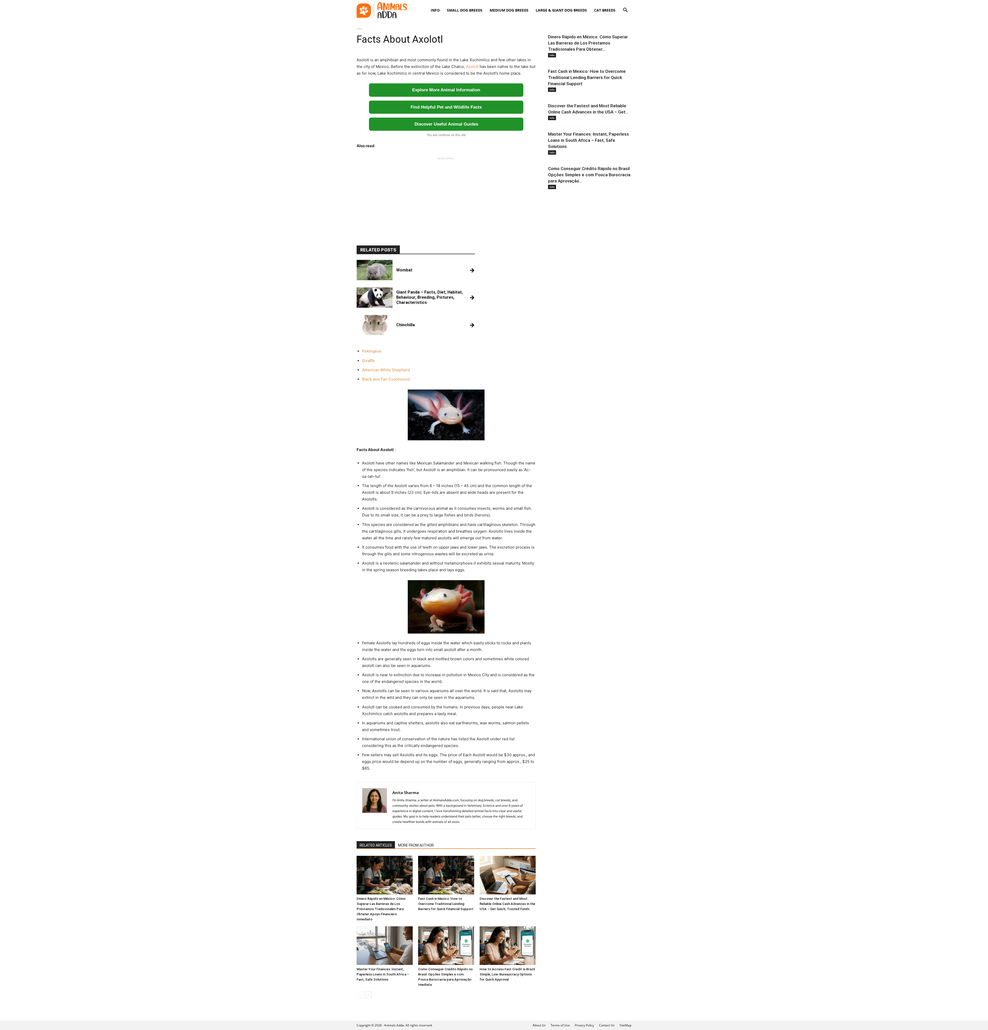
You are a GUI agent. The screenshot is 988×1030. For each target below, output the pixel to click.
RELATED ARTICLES (376, 845)
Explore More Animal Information (446, 89)
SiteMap (625, 1025)
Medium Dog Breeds (509, 10)
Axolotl (472, 66)
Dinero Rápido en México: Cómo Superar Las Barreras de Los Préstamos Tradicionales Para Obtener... (588, 43)
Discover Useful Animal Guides (446, 124)
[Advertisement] (446, 197)
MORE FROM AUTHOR (416, 845)
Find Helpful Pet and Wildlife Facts (446, 107)
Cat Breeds (604, 10)
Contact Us (607, 1025)
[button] (625, 10)
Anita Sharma (405, 792)
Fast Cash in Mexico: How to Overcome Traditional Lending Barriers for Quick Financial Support (445, 904)
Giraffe (368, 360)
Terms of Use (560, 1025)
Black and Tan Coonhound (386, 379)
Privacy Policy (584, 1025)
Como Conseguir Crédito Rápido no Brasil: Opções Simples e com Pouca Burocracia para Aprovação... (589, 174)
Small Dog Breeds (464, 10)
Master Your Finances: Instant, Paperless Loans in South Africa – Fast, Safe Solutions (383, 974)
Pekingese (371, 351)
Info (435, 10)
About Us (539, 1025)
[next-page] (368, 995)
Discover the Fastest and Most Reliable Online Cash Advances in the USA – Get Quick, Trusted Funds (507, 904)
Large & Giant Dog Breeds (561, 10)
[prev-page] (360, 995)
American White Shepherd (386, 369)
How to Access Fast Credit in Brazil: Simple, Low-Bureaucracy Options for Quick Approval (507, 974)
